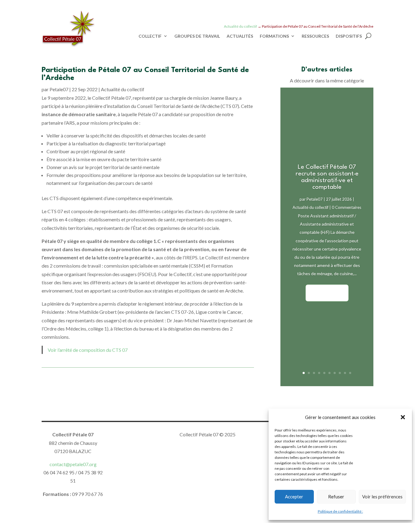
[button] (403, 417)
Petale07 (59, 89)
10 (350, 373)
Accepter (294, 496)
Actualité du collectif (122, 89)
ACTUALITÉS (240, 36)
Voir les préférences (382, 496)
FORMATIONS (274, 36)
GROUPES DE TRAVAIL (197, 36)
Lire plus (327, 292)
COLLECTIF (150, 36)
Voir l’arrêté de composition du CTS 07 (88, 350)
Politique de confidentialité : (340, 511)
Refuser (336, 496)
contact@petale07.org (73, 464)
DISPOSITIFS (349, 36)
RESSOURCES (315, 36)
